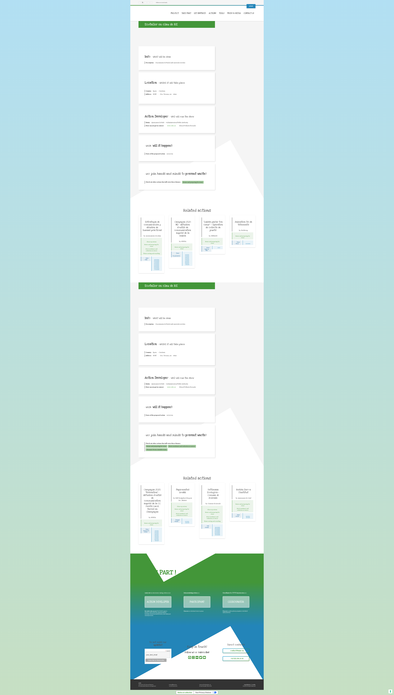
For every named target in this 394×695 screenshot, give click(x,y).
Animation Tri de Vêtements (243, 223)
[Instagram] (145, 2)
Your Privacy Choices (203, 692)
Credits (253, 684)
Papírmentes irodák (182, 491)
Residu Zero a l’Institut (243, 491)
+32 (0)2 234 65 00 (173, 686)
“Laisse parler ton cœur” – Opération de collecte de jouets (213, 226)
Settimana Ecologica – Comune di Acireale (213, 493)
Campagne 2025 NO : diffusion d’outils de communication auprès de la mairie (182, 228)
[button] (255, 13)
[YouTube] (148, 2)
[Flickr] (151, 2)
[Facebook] (140, 2)
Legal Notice (247, 684)
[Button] (151, 239)
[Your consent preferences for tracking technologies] (390, 691)
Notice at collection (185, 692)
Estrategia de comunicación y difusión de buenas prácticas (152, 226)
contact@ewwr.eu (173, 684)
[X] (142, 2)
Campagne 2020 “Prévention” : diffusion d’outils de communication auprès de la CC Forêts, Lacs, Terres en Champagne (152, 500)
